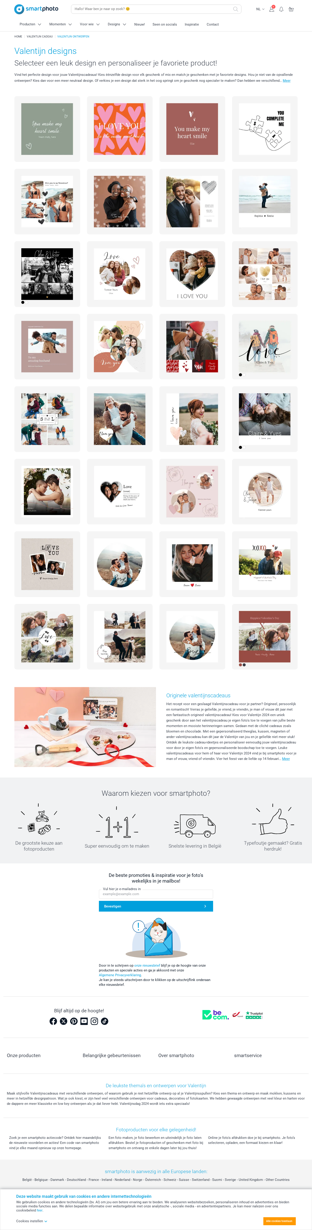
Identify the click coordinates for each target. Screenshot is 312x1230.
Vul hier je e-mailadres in (122, 889)
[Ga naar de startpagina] (36, 9)
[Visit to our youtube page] (84, 1021)
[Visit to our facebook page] (53, 1021)
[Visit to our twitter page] (63, 1021)
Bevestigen (112, 906)
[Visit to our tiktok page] (104, 1021)
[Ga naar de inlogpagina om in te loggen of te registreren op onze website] (272, 9)
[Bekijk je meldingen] (281, 9)
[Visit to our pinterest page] (74, 1021)
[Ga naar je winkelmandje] (291, 9)
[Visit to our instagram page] (94, 1021)
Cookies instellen (29, 1221)
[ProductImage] (47, 129)
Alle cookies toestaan (279, 1221)
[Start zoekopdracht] (235, 9)
